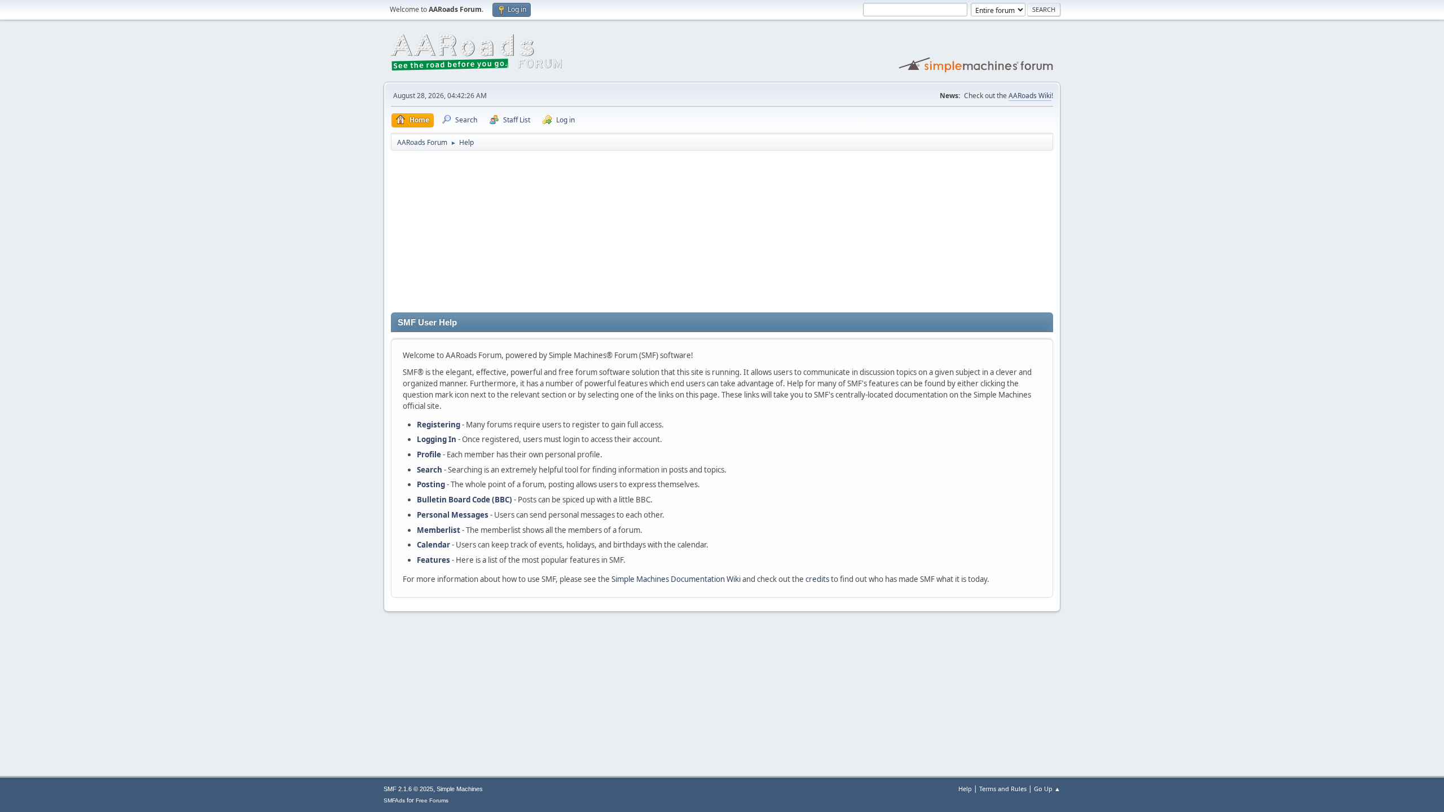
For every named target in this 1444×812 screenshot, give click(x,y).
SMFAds (394, 800)
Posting (431, 484)
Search (429, 470)
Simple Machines (460, 788)
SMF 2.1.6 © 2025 (408, 788)
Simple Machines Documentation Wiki (676, 579)
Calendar (433, 545)
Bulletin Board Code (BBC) (464, 500)
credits (817, 579)
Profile (429, 454)
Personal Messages (452, 515)
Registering (438, 425)
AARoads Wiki (1030, 95)
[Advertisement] (722, 233)
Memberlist (438, 530)
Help (965, 788)
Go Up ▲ (1047, 788)
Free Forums (432, 800)
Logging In (436, 439)
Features (433, 560)
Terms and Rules (1003, 788)
